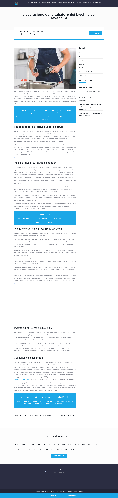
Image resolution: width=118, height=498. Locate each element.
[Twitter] (21, 34)
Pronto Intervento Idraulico (22, 379)
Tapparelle (83, 3)
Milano (63, 444)
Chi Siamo (91, 3)
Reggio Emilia (31, 449)
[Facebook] (17, 34)
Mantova (70, 444)
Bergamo (31, 444)
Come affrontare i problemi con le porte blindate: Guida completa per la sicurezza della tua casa (90, 107)
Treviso (46, 449)
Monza (83, 444)
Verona (66, 449)
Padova (97, 444)
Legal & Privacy (66, 491)
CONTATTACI (45, 119)
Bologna (24, 444)
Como (38, 444)
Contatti (98, 3)
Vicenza (59, 449)
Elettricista (46, 3)
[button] (24, 219)
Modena (56, 444)
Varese (53, 449)
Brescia (17, 444)
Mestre (77, 444)
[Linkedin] (34, 34)
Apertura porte (56, 3)
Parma (17, 449)
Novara (90, 444)
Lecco (49, 444)
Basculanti (74, 3)
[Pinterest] (30, 34)
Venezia (73, 449)
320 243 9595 (39, 401)
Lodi (44, 444)
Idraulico (37, 3)
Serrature (66, 3)
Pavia (22, 449)
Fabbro (30, 3)
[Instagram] (25, 34)
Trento (39, 449)
